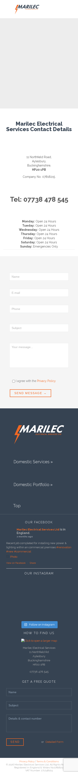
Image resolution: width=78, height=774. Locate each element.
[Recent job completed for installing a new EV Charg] (61, 587)
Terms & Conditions (47, 761)
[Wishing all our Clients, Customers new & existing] (39, 599)
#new (10, 551)
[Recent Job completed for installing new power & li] (17, 611)
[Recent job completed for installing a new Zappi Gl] (39, 587)
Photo (13, 556)
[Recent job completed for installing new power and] (61, 599)
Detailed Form (54, 741)
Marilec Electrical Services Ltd (38, 529)
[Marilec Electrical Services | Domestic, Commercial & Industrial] (27, 9)
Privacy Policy (46, 381)
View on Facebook (16, 563)
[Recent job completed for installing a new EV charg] (39, 611)
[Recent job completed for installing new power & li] (17, 587)
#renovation (63, 547)
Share (33, 563)
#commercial (22, 551)
